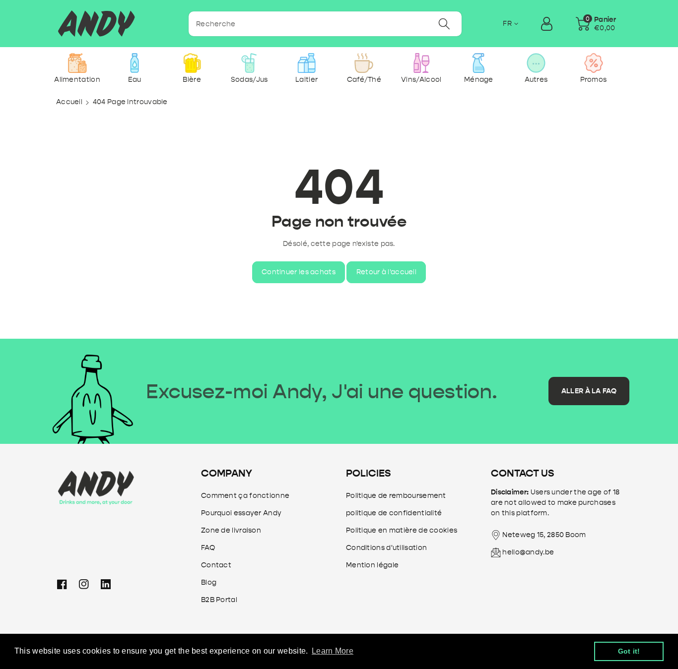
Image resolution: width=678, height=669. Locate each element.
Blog (208, 582)
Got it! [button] (629, 651)
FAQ (208, 548)
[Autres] (536, 63)
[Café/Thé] (364, 63)
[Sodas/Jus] (249, 63)
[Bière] (192, 63)
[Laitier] (306, 63)
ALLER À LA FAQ (588, 391)
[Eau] (135, 63)
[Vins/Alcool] (421, 63)
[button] (596, 24)
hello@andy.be (528, 552)
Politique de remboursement (396, 495)
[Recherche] (443, 23)
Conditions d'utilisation (386, 548)
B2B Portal (219, 600)
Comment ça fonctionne (245, 495)
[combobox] (325, 23)
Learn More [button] (332, 651)
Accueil (69, 102)
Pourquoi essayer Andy (241, 513)
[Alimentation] (77, 63)
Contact (216, 565)
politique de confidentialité (394, 513)
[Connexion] (546, 24)
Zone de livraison (231, 530)
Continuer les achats (299, 272)
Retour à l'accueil (386, 272)
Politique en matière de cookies (401, 530)
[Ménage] (479, 63)
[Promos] (593, 63)
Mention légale (372, 565)
